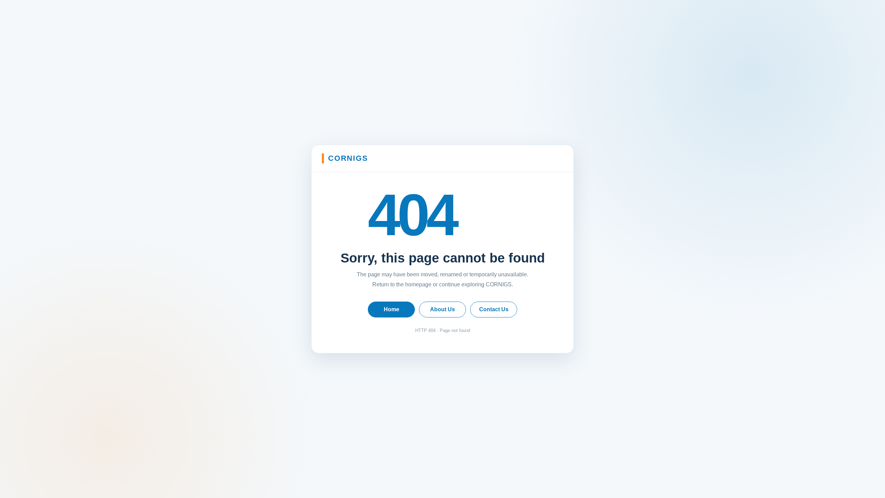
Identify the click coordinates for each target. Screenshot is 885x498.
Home (391, 309)
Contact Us (494, 309)
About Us (442, 309)
